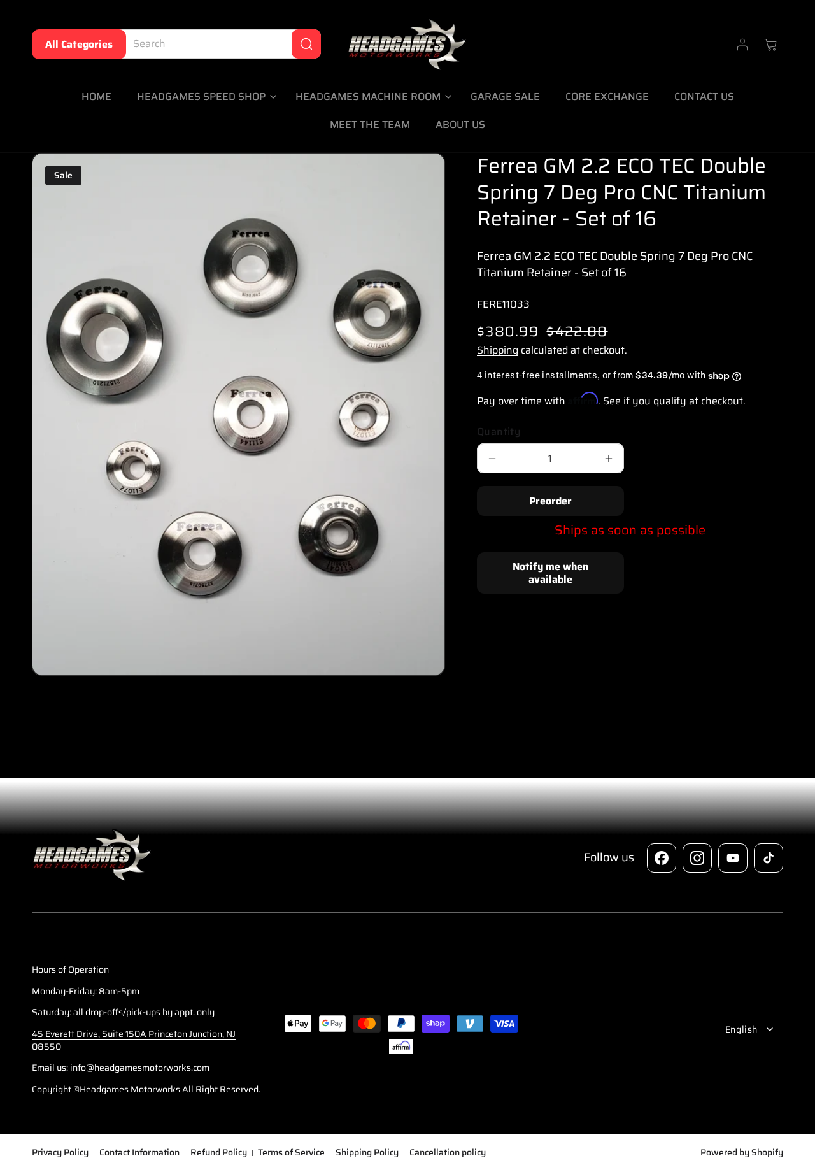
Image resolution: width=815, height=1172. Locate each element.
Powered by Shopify (741, 1152)
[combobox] (217, 44)
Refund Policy (218, 1153)
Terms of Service (291, 1153)
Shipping (497, 350)
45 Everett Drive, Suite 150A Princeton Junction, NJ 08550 (134, 1040)
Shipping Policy (367, 1153)
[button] (203, 97)
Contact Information (139, 1153)
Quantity (499, 432)
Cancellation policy (447, 1153)
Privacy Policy (60, 1153)
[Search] (306, 44)
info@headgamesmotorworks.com (139, 1068)
